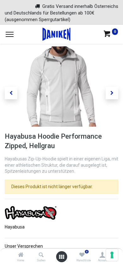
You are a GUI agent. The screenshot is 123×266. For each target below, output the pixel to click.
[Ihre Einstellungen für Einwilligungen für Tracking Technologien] (112, 255)
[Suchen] (41, 255)
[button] (11, 93)
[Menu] (9, 34)
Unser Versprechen (24, 246)
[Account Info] (102, 255)
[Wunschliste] (82, 255)
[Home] (21, 255)
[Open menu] (61, 257)
